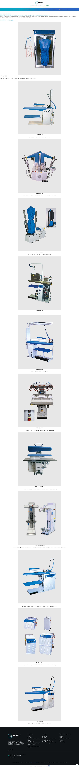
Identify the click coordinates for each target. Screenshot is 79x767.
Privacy (31, 762)
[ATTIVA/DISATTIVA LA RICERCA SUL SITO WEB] (67, 9)
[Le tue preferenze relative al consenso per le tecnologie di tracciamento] (77, 765)
